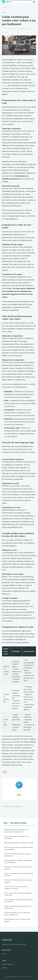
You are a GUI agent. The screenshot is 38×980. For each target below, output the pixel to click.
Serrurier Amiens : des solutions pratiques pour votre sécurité (18, 900)
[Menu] (34, 1)
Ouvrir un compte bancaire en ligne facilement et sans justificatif (18, 848)
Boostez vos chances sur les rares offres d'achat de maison (18, 874)
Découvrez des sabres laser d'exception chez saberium (17, 868)
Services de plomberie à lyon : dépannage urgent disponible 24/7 (17, 913)
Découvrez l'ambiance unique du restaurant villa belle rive (17, 855)
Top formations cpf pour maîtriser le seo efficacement (16, 837)
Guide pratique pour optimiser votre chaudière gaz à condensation (18, 861)
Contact (4, 968)
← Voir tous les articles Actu (12, 806)
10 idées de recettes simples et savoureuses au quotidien (18, 881)
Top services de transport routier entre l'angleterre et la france (15, 887)
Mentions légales (7, 964)
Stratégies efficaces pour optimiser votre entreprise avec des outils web (16, 831)
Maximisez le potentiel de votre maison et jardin (19, 843)
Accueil (4, 7)
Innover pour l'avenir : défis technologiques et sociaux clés (18, 894)
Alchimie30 (7, 940)
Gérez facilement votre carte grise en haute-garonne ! (17, 920)
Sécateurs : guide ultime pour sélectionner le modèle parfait (17, 907)
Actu (9, 7)
